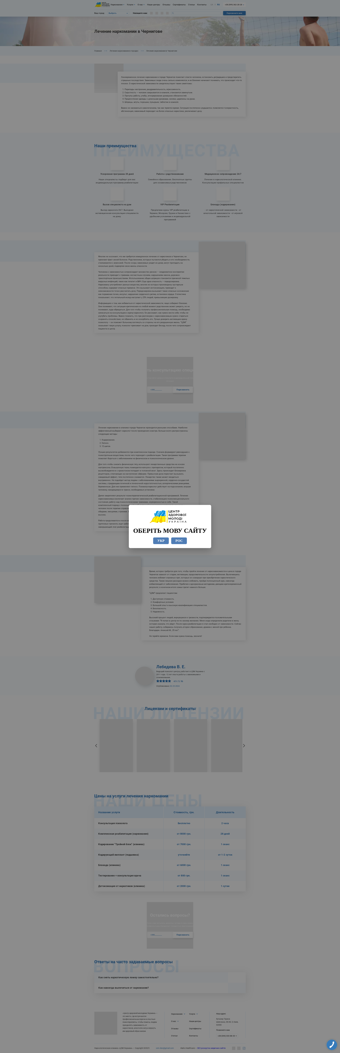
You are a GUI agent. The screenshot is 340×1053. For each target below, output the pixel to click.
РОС (179, 541)
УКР (161, 541)
